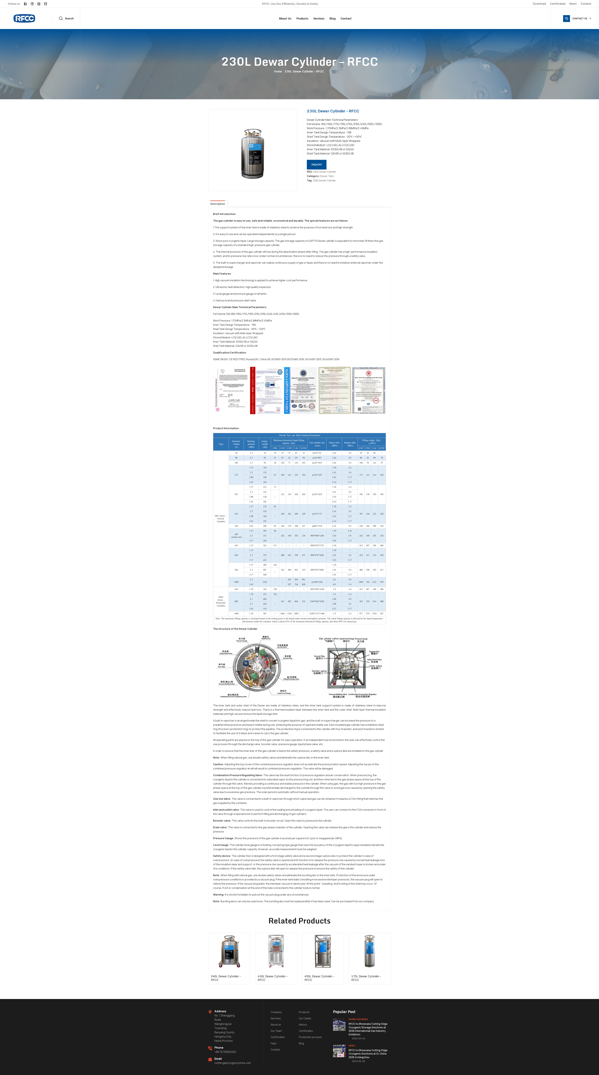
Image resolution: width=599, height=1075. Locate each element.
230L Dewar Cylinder (324, 180)
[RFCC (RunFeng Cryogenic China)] (25, 18)
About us (285, 18)
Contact (586, 3)
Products (302, 18)
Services (318, 18)
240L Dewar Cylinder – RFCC (226, 978)
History (303, 1024)
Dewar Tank (327, 176)
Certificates (558, 3)
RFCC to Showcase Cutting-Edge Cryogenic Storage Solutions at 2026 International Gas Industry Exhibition (368, 1029)
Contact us (579, 18)
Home (278, 71)
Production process (310, 1037)
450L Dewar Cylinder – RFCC (319, 978)
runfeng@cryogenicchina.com (232, 1063)
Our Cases (305, 1018)
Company (276, 1012)
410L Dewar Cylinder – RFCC (272, 978)
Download (539, 3)
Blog (332, 18)
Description (217, 204)
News (573, 3)
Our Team (276, 1031)
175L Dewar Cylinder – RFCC (366, 978)
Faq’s (273, 1043)
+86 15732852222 (225, 1052)
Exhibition (355, 1019)
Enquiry (317, 164)
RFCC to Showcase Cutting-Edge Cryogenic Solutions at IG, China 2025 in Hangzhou (368, 1053)
